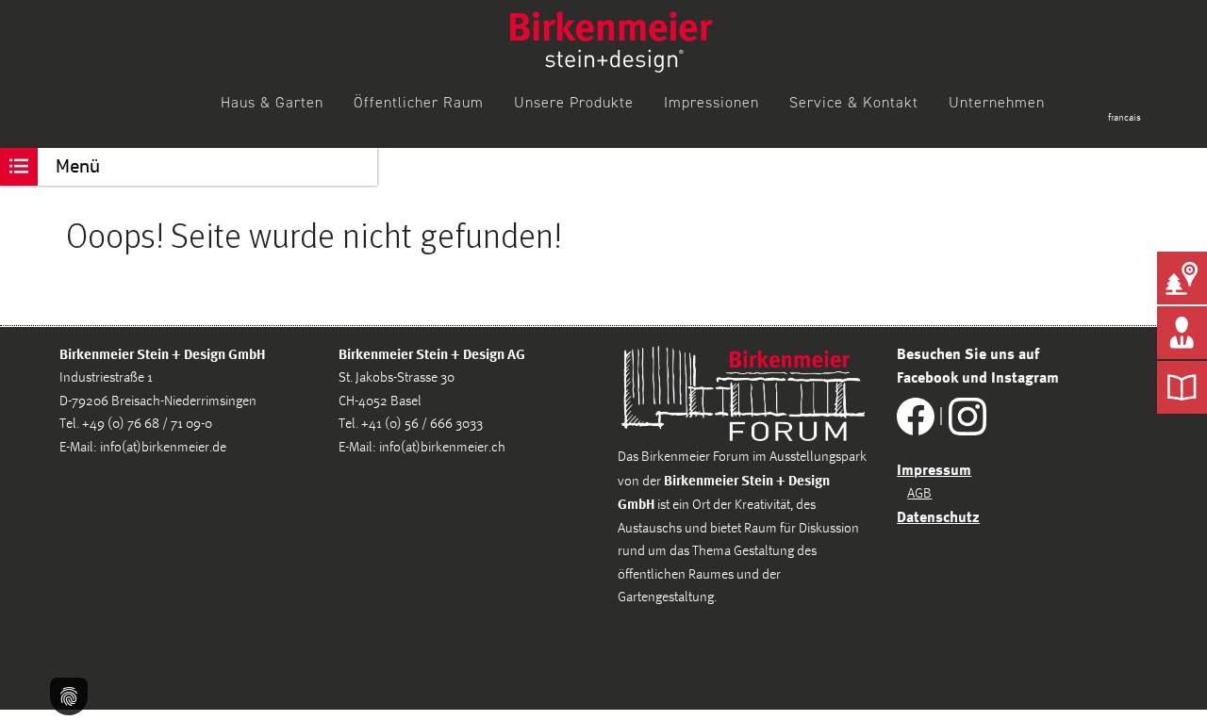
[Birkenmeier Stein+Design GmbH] (611, 42)
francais (1124, 117)
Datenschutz (938, 516)
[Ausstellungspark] (1182, 278)
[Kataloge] (1182, 387)
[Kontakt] (1182, 332)
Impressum (934, 469)
